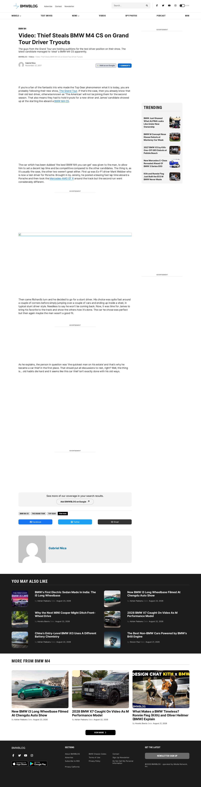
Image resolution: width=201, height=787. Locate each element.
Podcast (161, 16)
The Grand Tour (68, 90)
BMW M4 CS (61, 101)
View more (99, 732)
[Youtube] (169, 5)
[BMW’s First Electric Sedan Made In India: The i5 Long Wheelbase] (20, 592)
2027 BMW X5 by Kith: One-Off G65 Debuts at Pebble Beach (155, 150)
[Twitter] (163, 5)
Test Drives (47, 16)
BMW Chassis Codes (97, 754)
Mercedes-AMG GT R (62, 178)
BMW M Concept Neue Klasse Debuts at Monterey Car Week (155, 137)
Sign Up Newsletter (121, 757)
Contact (58, 6)
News (74, 16)
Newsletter (69, 6)
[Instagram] (175, 5)
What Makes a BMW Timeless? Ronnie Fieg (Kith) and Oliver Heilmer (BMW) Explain (160, 715)
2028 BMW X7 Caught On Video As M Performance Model (152, 614)
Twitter (76, 522)
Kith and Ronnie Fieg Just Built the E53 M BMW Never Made (154, 176)
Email (116, 522)
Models (15, 16)
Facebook (36, 522)
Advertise (48, 6)
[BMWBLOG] (34, 748)
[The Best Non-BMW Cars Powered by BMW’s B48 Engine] (112, 633)
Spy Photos (131, 16)
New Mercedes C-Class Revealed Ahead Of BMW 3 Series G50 (155, 163)
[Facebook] (157, 5)
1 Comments (124, 65)
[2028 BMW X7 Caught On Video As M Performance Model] (112, 612)
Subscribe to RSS (72, 761)
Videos (102, 16)
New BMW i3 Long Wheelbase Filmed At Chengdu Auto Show (153, 594)
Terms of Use (94, 757)
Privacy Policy (94, 761)
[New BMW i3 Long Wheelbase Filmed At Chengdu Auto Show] (112, 592)
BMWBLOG (22, 57)
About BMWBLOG (72, 754)
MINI (187, 16)
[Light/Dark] (182, 5)
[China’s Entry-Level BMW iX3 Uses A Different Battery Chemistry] (20, 633)
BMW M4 (22, 28)
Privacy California (72, 767)
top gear (52, 514)
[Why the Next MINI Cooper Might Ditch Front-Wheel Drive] (20, 612)
